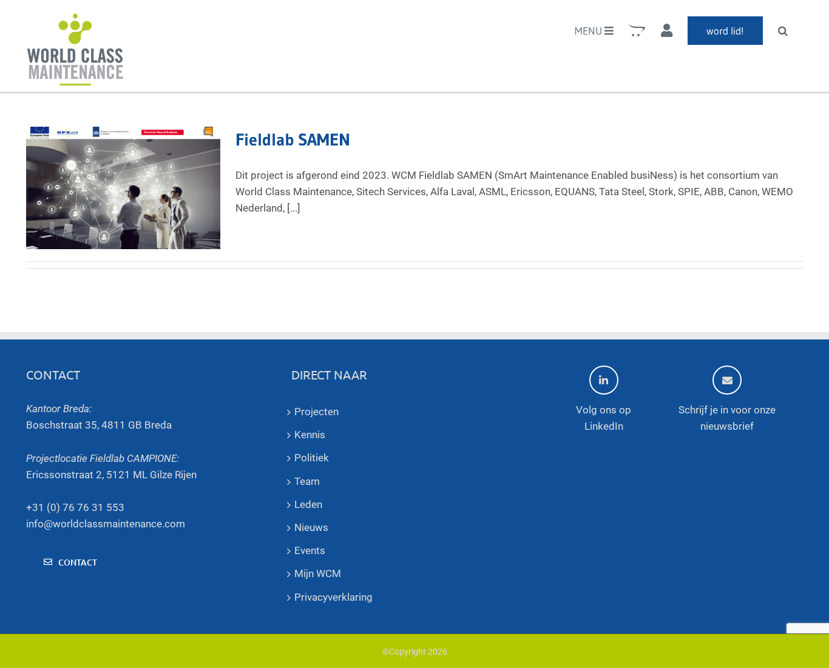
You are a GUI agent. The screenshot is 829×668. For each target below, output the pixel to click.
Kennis (309, 435)
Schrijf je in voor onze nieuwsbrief (727, 418)
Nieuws (311, 527)
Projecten (316, 412)
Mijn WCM (317, 573)
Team (307, 481)
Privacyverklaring (333, 597)
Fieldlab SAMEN (292, 139)
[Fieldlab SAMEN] (123, 188)
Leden (308, 504)
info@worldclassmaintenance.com (105, 524)
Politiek (311, 458)
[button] (783, 30)
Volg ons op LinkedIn (603, 418)
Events (309, 550)
